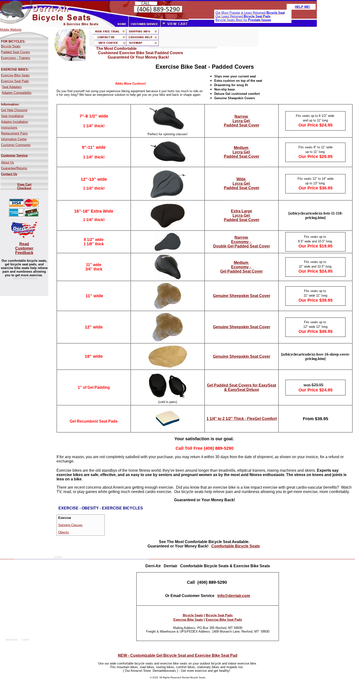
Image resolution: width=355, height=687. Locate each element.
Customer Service (14, 155)
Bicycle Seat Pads (219, 615)
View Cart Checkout (24, 186)
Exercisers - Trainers (15, 58)
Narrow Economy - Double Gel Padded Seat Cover (241, 241)
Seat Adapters (12, 87)
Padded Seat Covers (15, 52)
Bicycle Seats (11, 46)
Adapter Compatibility (17, 93)
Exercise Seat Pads (15, 81)
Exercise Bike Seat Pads (224, 619)
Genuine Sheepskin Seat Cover (241, 296)
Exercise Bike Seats (15, 75)
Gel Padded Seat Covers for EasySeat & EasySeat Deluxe (241, 387)
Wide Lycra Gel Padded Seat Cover (241, 183)
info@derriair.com (233, 596)
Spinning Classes (70, 525)
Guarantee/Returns (14, 168)
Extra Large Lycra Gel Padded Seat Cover (241, 215)
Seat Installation (12, 116)
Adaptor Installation (14, 122)
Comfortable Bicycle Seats (235, 546)
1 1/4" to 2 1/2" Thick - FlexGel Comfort (241, 419)
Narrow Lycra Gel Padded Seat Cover (241, 120)
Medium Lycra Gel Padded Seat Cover (241, 152)
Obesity (63, 532)
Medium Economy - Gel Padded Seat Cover (241, 267)
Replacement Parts (14, 133)
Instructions (9, 127)
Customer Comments (16, 145)
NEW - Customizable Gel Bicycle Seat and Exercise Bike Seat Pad (177, 655)
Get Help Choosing (14, 110)
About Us (7, 162)
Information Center (14, 139)
